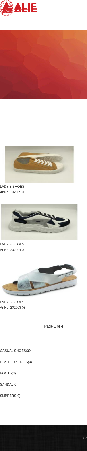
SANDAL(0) (8, 384)
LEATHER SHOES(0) (16, 362)
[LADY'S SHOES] (39, 164)
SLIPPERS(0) (10, 396)
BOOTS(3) (8, 373)
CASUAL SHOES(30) (16, 351)
